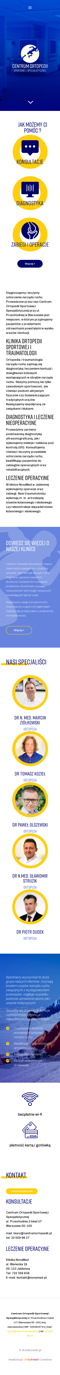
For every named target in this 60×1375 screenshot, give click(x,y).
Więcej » (30, 263)
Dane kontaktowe (22, 1191)
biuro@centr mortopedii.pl (23, 1331)
